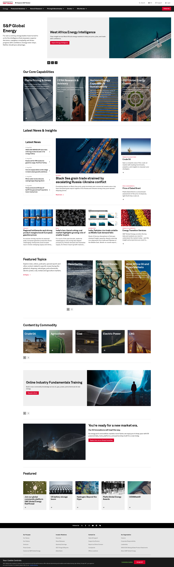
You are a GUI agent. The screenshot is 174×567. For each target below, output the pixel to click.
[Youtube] (92, 525)
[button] (48, 62)
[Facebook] (85, 525)
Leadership (124, 544)
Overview (58, 538)
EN (151, 3)
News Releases (60, 541)
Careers (123, 538)
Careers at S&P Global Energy (31, 551)
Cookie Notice (34, 565)
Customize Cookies (127, 562)
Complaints (91, 547)
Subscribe (167, 8)
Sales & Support (93, 538)
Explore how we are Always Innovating (101, 440)
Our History (26, 541)
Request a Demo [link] (32, 393)
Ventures (25, 544)
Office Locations (93, 551)
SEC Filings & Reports (62, 547)
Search (143, 3)
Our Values (26, 538)
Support (159, 3)
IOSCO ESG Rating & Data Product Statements (134, 547)
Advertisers (59, 551)
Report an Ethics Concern (95, 544)
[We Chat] (100, 525)
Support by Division (94, 541)
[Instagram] (89, 525)
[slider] (109, 40)
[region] (87, 562)
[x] (81, 525)
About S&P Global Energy (128, 551)
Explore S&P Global (23, 3)
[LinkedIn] (96, 525)
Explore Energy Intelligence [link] (60, 43)
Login (168, 3)
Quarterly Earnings (61, 544)
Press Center (27, 547)
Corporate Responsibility (128, 541)
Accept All (140, 562)
